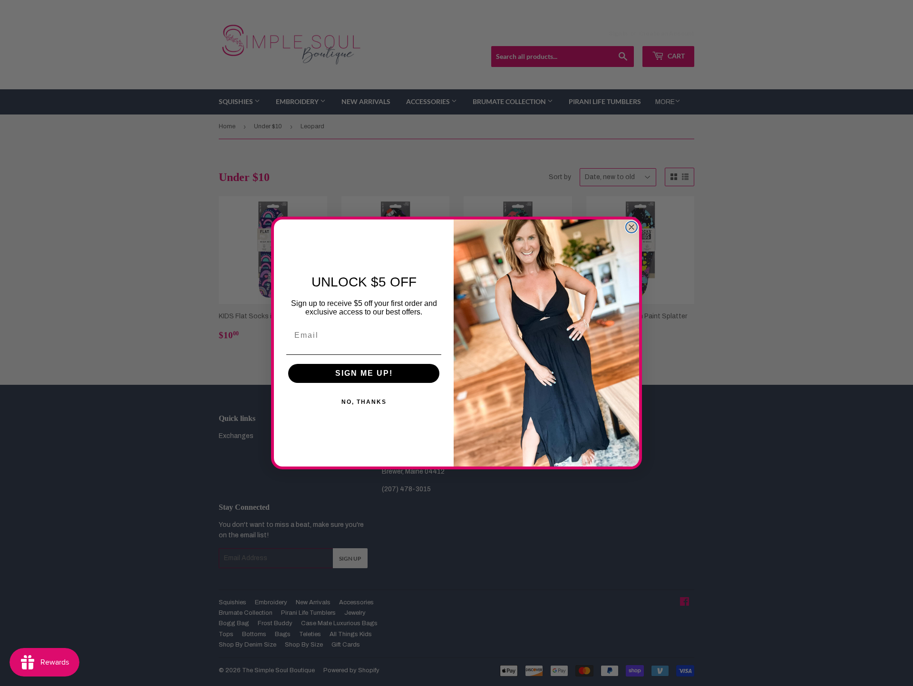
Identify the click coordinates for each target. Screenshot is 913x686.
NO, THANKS (364, 402)
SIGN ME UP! (364, 373)
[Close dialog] (631, 227)
